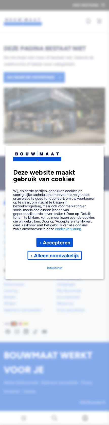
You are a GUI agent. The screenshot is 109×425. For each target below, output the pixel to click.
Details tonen (54, 267)
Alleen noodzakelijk (56, 255)
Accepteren (56, 242)
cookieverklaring (68, 229)
